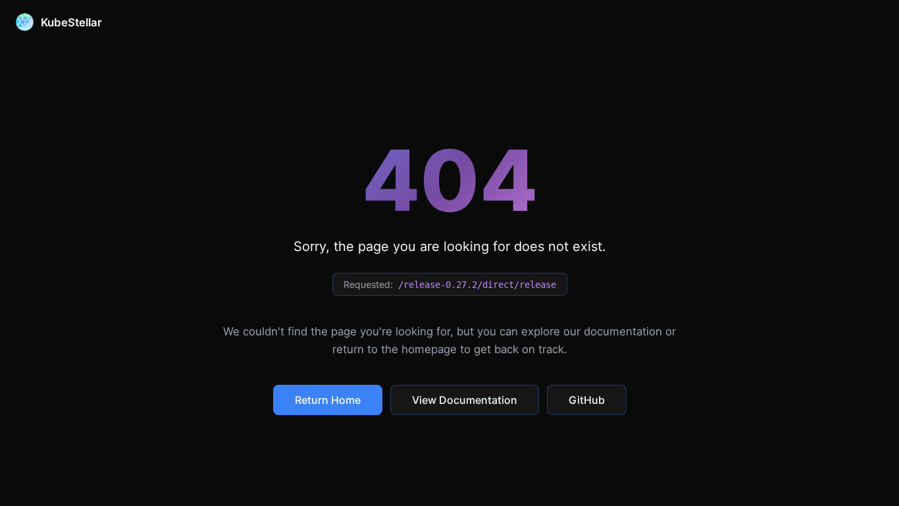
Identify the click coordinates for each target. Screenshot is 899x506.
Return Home (328, 400)
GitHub (587, 400)
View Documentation (464, 400)
